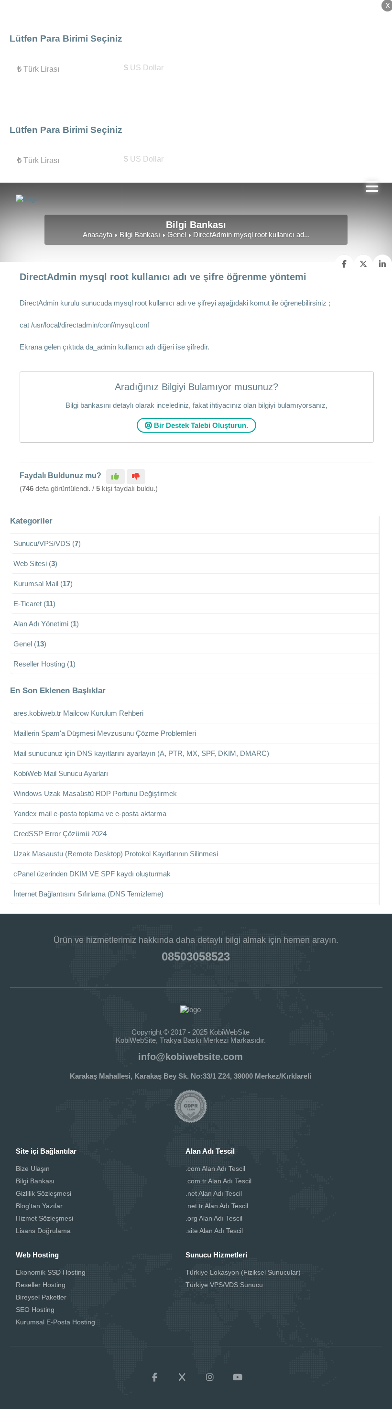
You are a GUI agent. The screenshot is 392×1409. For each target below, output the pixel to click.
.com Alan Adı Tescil (215, 1168)
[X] (182, 1377)
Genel (176, 234)
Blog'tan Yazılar (39, 1206)
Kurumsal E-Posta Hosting (55, 1322)
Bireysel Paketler (41, 1297)
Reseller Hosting (40, 1285)
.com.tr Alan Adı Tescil (218, 1181)
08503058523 (196, 956)
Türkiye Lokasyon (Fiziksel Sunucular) (243, 1272)
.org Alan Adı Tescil (213, 1218)
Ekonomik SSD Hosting (51, 1272)
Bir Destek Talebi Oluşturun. (200, 425)
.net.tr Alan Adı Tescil (216, 1206)
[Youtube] (237, 1377)
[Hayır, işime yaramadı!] (136, 476)
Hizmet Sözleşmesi (44, 1218)
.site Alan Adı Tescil (214, 1230)
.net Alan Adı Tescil (213, 1193)
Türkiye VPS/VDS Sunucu (224, 1285)
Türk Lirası (38, 69)
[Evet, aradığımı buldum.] (115, 476)
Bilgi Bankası (140, 234)
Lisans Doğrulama (43, 1230)
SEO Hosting (35, 1309)
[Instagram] (209, 1377)
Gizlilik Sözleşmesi (43, 1193)
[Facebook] (154, 1377)
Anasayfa (97, 234)
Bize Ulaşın (33, 1168)
